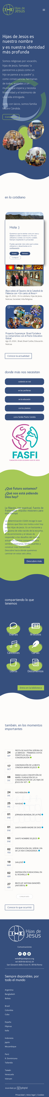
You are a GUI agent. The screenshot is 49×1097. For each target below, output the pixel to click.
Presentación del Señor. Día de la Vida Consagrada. (28, 849)
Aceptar (14, 253)
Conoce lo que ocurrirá (19, 907)
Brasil (20, 341)
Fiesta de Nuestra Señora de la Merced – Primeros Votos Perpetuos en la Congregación (29, 754)
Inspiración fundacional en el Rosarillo (28, 873)
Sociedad (16, 299)
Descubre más (34, 561)
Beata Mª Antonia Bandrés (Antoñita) (27, 884)
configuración (14, 248)
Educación (38, 341)
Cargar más (24, 897)
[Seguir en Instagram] (29, 954)
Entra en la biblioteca (31, 687)
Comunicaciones (24, 947)
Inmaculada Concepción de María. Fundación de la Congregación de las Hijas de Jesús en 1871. (29, 778)
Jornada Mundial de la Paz (28, 814)
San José (19, 862)
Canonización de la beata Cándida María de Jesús (27, 766)
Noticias (8, 299)
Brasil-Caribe (28, 341)
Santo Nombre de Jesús (26, 838)
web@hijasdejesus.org (24, 958)
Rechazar (25, 253)
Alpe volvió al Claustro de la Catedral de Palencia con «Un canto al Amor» (24, 292)
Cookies (40, 1095)
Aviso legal (30, 1095)
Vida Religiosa (26, 299)
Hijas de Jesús (36, 296)
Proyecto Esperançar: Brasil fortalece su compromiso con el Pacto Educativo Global (23, 336)
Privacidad (19, 1095)
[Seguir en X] (24, 954)
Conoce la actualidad (18, 355)
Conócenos (11, 116)
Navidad (19, 803)
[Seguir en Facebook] (20, 954)
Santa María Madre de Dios (28, 827)
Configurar (15, 258)
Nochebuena (21, 792)
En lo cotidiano (24, 296)
